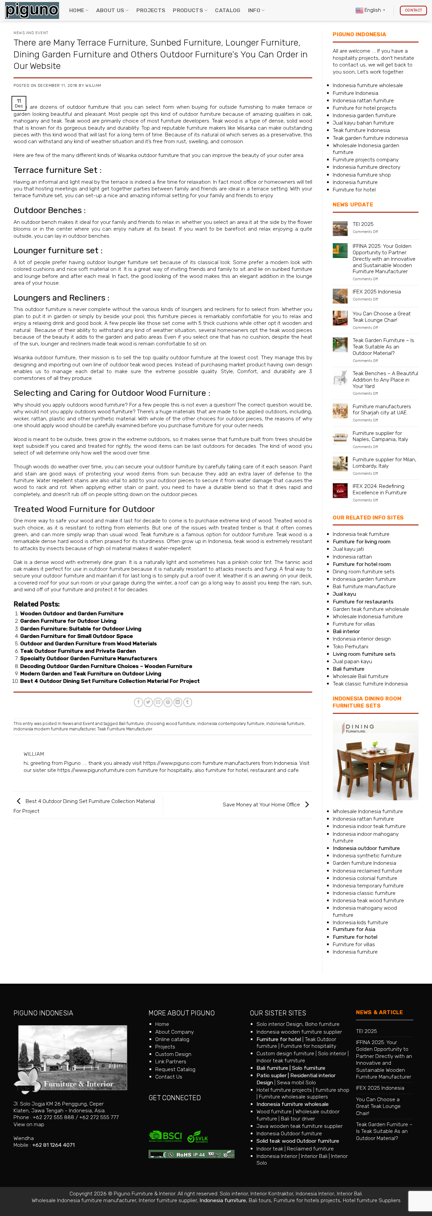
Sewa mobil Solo (296, 1082)
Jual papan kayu (352, 661)
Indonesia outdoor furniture (366, 848)
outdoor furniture (88, 107)
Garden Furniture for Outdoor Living (68, 621)
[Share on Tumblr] (187, 702)
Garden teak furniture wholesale (371, 609)
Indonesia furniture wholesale (368, 85)
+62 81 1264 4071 (53, 1145)
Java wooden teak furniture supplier (299, 1126)
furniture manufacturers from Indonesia (249, 763)
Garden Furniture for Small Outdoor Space (76, 636)
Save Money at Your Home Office (262, 804)
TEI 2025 (363, 224)
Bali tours (260, 1200)
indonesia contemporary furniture (230, 723)
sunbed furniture (292, 269)
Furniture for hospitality (308, 1046)
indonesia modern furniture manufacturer (54, 728)
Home (76, 10)
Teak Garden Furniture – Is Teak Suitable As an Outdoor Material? (383, 346)
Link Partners (170, 1061)
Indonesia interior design (362, 639)
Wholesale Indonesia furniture (368, 616)
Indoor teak (269, 1148)
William (93, 85)
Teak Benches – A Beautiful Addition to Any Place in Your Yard (385, 379)
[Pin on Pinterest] (167, 702)
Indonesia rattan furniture (363, 100)
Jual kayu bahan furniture (363, 123)
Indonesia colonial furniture (365, 878)
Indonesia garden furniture (364, 115)
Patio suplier (271, 1075)
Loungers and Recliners (59, 298)
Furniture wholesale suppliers (293, 1096)
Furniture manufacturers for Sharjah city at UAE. (382, 410)
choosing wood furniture (170, 723)
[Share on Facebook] (138, 702)
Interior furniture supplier (168, 1200)
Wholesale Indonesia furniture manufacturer (84, 1200)
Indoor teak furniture (280, 1060)
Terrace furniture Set (56, 170)
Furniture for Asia (354, 929)
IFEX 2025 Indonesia (377, 292)
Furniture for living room (361, 541)
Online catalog (172, 1039)
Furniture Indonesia (355, 93)
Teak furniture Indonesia (361, 130)
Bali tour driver (298, 1118)
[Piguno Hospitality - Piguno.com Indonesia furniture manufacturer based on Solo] (32, 10)
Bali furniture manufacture (364, 586)
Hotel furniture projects (284, 1090)
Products (188, 10)
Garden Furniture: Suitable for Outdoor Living (80, 628)
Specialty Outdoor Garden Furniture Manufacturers (88, 658)
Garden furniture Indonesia (364, 863)
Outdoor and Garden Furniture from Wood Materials (88, 643)
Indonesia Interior (276, 1156)
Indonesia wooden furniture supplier (299, 1032)
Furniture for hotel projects (365, 108)
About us (110, 10)
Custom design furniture (285, 1053)
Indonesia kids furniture (360, 922)
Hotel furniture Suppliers (372, 1200)
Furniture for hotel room (362, 564)
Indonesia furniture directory (366, 167)
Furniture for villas (354, 624)
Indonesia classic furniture (364, 893)
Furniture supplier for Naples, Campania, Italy (380, 436)
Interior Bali (314, 1156)
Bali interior (346, 631)
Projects (151, 10)
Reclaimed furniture (310, 1148)
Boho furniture (322, 1024)
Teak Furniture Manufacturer (124, 728)
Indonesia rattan (352, 556)
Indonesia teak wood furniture (368, 900)
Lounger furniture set (56, 250)
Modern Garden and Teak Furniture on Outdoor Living (90, 673)
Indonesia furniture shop (362, 175)
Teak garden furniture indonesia (370, 138)
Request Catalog (175, 1069)
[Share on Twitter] (148, 702)
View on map (29, 1124)
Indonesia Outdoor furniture (289, 1133)
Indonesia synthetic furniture (367, 855)
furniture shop (332, 1090)
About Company (174, 1032)
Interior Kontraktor (271, 1193)
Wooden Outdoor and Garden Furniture (72, 613)
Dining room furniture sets (364, 571)
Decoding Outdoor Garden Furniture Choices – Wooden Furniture (106, 666)
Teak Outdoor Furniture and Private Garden (78, 651)
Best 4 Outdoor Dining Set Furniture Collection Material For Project (110, 681)
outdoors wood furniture (104, 411)
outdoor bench (39, 222)
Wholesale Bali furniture (360, 676)
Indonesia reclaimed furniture (367, 871)
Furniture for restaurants (363, 601)
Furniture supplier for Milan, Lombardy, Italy (384, 463)
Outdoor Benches (48, 210)
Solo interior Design (279, 1024)
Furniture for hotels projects (307, 1200)
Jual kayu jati (348, 549)
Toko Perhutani (350, 646)
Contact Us (168, 1076)
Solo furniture (308, 1068)
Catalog (227, 10)
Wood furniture (274, 1111)
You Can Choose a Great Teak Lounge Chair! (382, 317)
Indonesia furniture (355, 182)
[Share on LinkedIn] (178, 702)
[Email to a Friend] (158, 702)
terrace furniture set (38, 195)
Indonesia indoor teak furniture (369, 826)
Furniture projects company (366, 159)
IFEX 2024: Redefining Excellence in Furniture (380, 489)
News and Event (31, 33)
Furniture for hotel (354, 189)
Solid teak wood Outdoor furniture (297, 1141)
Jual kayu (344, 594)
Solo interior (332, 1053)
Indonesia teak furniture (361, 534)
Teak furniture (156, 534)
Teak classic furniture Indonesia (370, 683)
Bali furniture (131, 723)
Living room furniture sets (364, 654)
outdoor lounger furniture (117, 262)
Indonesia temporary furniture (368, 885)
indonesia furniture (285, 723)
